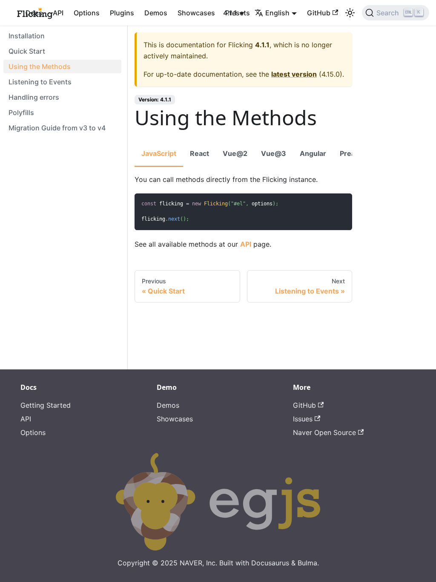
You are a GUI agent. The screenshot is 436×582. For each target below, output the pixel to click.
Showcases (196, 13)
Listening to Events (40, 82)
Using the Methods (40, 66)
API (58, 13)
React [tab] (199, 153)
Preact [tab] (350, 153)
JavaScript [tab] (158, 153)
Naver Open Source (324, 432)
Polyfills (21, 112)
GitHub (318, 13)
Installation (27, 36)
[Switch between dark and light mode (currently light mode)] (350, 13)
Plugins (122, 13)
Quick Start (27, 51)
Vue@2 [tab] (235, 153)
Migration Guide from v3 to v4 (57, 128)
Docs (34, 13)
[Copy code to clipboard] (342, 204)
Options (87, 13)
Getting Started (45, 405)
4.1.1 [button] (230, 13)
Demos (155, 13)
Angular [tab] (313, 153)
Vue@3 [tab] (273, 153)
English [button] (277, 13)
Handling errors (34, 97)
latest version (294, 74)
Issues (303, 419)
